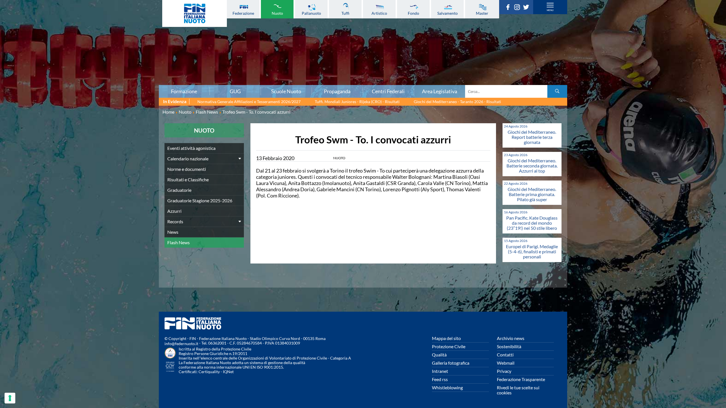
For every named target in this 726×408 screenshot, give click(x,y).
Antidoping (123, 62)
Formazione (184, 91)
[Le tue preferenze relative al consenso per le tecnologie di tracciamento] (10, 398)
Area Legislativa (439, 91)
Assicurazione (123, 81)
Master (482, 13)
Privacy (504, 371)
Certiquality (209, 371)
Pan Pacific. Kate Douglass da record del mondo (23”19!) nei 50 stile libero (532, 223)
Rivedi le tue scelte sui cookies (518, 390)
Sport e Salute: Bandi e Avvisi (123, 49)
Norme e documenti (186, 169)
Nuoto (277, 13)
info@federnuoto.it (181, 343)
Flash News (178, 242)
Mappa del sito (446, 338)
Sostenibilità (509, 346)
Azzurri (174, 211)
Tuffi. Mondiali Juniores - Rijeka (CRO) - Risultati (357, 101)
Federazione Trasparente (521, 379)
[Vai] (557, 91)
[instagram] (518, 8)
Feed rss (440, 379)
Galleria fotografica (450, 363)
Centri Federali (388, 91)
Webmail (505, 363)
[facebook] (509, 8)
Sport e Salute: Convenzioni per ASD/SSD (123, 56)
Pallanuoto (311, 13)
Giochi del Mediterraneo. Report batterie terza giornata (532, 137)
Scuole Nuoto (286, 91)
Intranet (440, 371)
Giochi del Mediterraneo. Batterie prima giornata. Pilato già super (532, 194)
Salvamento (447, 13)
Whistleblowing (447, 387)
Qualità (439, 354)
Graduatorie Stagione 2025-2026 (199, 200)
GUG (235, 91)
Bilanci (123, 31)
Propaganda (337, 91)
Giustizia (123, 68)
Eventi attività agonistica (191, 148)
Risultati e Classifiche (188, 179)
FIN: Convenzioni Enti (123, 43)
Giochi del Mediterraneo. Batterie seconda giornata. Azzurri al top (532, 165)
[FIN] (194, 13)
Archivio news (510, 338)
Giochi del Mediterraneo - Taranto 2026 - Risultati (457, 101)
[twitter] (527, 8)
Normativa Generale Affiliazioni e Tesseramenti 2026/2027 (249, 101)
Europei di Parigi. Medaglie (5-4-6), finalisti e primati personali (532, 251)
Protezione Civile (448, 346)
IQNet (228, 371)
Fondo (413, 13)
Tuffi (345, 13)
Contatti (505, 354)
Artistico (379, 13)
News (172, 232)
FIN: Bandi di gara (123, 37)
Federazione (243, 13)
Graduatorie (179, 190)
